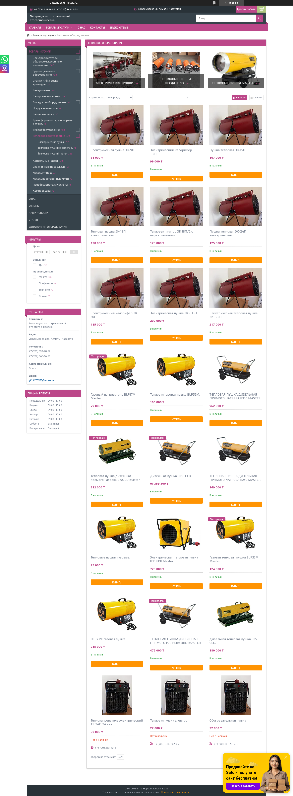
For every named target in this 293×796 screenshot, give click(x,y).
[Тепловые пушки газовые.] (117, 532)
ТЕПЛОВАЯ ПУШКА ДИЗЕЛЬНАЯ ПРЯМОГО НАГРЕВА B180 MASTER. (175, 641)
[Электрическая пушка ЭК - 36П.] (176, 288)
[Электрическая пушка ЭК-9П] (117, 125)
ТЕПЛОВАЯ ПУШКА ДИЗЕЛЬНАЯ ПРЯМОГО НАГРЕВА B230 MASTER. (235, 477)
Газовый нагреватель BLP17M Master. (113, 396)
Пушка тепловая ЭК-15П (227, 150)
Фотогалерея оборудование (48, 226)
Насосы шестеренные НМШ (51, 178)
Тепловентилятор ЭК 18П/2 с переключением (171, 233)
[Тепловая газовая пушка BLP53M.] (176, 369)
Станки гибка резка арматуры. (45, 82)
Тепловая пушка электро (168, 720)
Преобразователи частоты (50, 184)
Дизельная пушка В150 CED (170, 476)
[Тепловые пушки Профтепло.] (176, 70)
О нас (81, 27)
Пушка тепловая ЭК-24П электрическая (227, 233)
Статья (33, 219)
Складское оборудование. (50, 102)
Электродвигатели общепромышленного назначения (47, 61)
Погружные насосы (45, 108)
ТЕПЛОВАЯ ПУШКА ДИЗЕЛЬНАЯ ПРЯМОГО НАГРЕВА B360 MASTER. (235, 396)
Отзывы (34, 205)
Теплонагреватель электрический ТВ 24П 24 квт (117, 722)
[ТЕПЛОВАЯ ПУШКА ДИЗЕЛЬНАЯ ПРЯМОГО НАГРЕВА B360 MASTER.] (235, 369)
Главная (35, 27)
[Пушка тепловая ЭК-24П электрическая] (235, 206)
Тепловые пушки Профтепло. (55, 147)
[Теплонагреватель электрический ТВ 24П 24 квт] (117, 695)
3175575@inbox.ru (43, 380)
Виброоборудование (46, 129)
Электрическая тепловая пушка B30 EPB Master (174, 559)
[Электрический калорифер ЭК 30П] (117, 288)
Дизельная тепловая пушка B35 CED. (233, 641)
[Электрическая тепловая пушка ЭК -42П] (235, 288)
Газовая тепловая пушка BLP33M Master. (234, 559)
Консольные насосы (46, 160)
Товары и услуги (57, 27)
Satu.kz (164, 788)
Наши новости (38, 212)
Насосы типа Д (42, 172)
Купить (117, 174)
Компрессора (42, 190)
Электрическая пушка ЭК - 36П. (174, 313)
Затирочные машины (46, 96)
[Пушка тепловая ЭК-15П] (235, 125)
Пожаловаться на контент (176, 792)
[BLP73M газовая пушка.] (117, 614)
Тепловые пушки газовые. (110, 557)
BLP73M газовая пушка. (108, 639)
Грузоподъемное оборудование (44, 72)
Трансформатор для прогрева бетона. (53, 121)
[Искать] (259, 18)
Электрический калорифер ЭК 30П (114, 315)
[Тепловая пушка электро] (176, 695)
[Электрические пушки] (117, 70)
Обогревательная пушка (227, 720)
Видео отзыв (119, 27)
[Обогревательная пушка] (235, 695)
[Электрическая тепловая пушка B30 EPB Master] (176, 532)
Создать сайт (57, 2)
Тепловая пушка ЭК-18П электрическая (108, 233)
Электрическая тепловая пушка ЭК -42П (233, 315)
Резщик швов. (42, 90)
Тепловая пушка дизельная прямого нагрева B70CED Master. (115, 477)
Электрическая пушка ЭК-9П (112, 150)
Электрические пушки (114, 83)
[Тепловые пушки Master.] (236, 70)
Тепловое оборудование (49, 135)
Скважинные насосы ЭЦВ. (49, 166)
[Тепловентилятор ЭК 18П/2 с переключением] (176, 206)
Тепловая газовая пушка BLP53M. (175, 394)
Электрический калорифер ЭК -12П (173, 151)
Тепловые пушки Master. (233, 83)
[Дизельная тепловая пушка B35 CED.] (235, 614)
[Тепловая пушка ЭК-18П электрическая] (117, 206)
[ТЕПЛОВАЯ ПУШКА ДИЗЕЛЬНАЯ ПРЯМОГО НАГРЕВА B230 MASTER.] (235, 451)
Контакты (97, 27)
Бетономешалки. (44, 114)
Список (258, 97)
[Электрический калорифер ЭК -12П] (176, 125)
